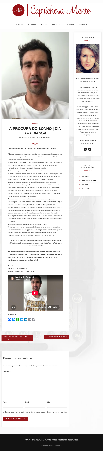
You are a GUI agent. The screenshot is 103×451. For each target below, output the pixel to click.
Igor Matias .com (56, 445)
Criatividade (56, 25)
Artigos (19, 25)
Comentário (7, 371)
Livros (43, 25)
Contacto (83, 25)
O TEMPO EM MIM (89, 180)
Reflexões (32, 25)
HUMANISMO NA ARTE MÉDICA (56, 336)
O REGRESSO (87, 176)
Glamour (70, 25)
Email (27, 402)
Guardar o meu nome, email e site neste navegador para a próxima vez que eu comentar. (36, 412)
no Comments (45, 137)
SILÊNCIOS (86, 189)
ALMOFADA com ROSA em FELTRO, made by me (15, 338)
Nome (5, 402)
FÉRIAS (85, 185)
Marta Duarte (24, 137)
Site (48, 402)
